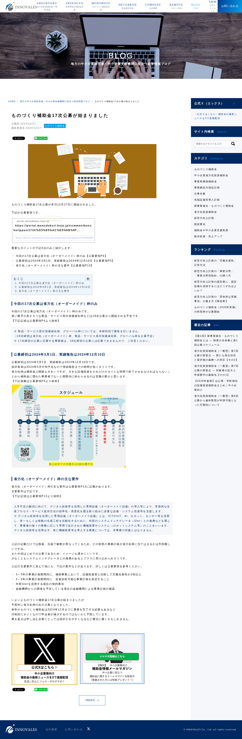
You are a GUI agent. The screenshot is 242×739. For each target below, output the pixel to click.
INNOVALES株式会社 (21, 6)
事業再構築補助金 (205, 181)
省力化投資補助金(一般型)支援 (47, 6)
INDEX (90, 700)
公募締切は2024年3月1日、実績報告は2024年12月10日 (54, 287)
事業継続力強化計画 (207, 187)
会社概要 (153, 6)
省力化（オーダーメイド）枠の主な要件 (44, 290)
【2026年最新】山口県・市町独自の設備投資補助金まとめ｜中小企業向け (216, 385)
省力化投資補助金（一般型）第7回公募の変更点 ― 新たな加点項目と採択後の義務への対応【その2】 (216, 355)
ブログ (195, 6)
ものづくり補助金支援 (101, 6)
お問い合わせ (74, 729)
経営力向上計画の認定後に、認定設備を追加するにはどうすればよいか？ (215, 286)
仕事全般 (200, 193)
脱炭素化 (200, 224)
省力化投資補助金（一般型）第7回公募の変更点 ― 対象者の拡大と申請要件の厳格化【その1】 (216, 370)
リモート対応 (176, 6)
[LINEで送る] (41, 138)
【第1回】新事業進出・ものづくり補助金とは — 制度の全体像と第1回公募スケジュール (216, 340)
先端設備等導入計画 (207, 199)
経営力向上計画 (204, 218)
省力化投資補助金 (205, 212)
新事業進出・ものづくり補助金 (214, 205)
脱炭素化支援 (128, 6)
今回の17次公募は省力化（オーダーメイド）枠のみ (51, 283)
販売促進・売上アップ (208, 236)
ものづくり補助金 (55, 126)
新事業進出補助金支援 (74, 6)
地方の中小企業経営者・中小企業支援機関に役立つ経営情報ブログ (55, 101)
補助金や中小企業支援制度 (211, 230)
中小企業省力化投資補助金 (211, 175)
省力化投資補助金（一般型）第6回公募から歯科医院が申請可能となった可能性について (216, 400)
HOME (12, 101)
